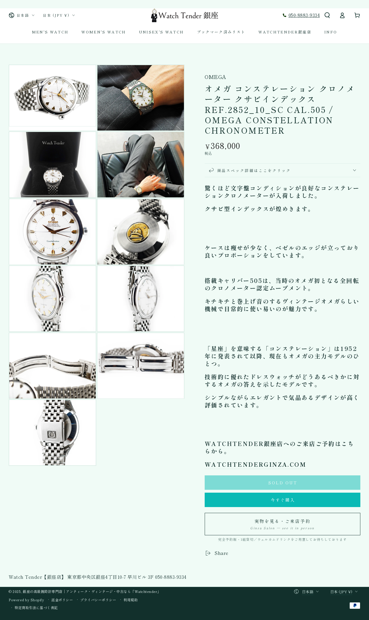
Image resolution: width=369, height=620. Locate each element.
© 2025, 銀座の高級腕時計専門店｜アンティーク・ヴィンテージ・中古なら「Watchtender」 (85, 591)
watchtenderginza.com (255, 464)
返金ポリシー (62, 600)
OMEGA (215, 76)
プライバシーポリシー (98, 600)
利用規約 (130, 600)
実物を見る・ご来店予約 (282, 524)
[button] (327, 15)
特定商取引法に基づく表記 (36, 607)
